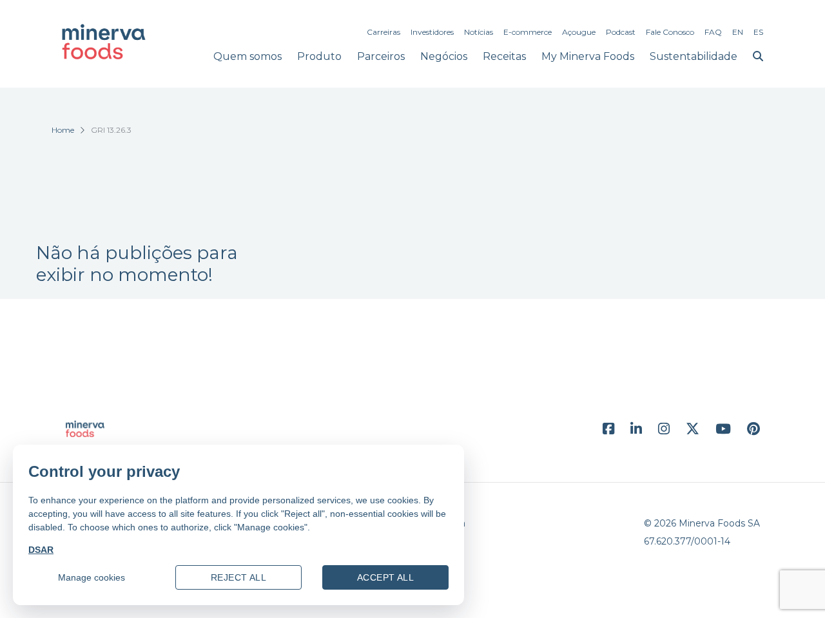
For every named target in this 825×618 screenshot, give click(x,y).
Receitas (504, 56)
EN (737, 32)
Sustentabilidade (693, 56)
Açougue (579, 32)
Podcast (621, 32)
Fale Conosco (670, 32)
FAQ (713, 32)
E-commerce (527, 32)
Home (63, 130)
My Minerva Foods (587, 56)
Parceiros (381, 56)
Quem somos (247, 56)
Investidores (432, 32)
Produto (319, 56)
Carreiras (383, 32)
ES (758, 32)
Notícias (478, 32)
